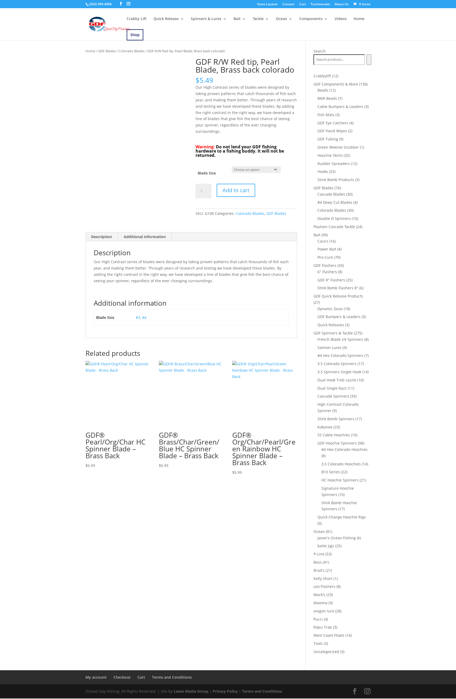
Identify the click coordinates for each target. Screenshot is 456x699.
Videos (341, 19)
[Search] (369, 59)
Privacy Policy (225, 691)
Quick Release (166, 19)
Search (320, 51)
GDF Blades (107, 51)
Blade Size (207, 173)
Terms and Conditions (172, 677)
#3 (138, 317)
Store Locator (267, 4)
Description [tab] (101, 236)
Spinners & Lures (206, 19)
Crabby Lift (137, 19)
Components (310, 19)
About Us (342, 4)
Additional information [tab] (145, 236)
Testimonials (320, 4)
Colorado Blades (131, 51)
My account (96, 677)
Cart (302, 4)
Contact (288, 4)
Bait (237, 19)
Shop (135, 34)
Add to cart (235, 190)
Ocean (281, 19)
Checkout (122, 677)
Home (359, 19)
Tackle (258, 19)
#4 (144, 317)
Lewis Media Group (191, 691)
